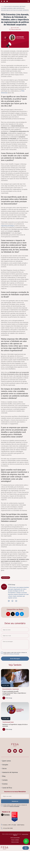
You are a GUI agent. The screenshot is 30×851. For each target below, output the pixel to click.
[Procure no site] (28, 1)
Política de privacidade (15, 837)
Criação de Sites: (25, 834)
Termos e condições (15, 839)
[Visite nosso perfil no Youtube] (21, 751)
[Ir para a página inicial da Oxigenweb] (15, 835)
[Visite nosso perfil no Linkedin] (1, 1)
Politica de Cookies (15, 842)
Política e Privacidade (14, 653)
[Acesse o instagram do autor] (9, 601)
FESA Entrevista (5, 577)
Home (2, 6)
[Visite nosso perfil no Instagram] (4, 1)
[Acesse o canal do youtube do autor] (16, 601)
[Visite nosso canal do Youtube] (7, 1)
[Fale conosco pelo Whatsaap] (25, 840)
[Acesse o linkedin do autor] (12, 601)
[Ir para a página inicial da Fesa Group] (4, 848)
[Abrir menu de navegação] (25, 848)
